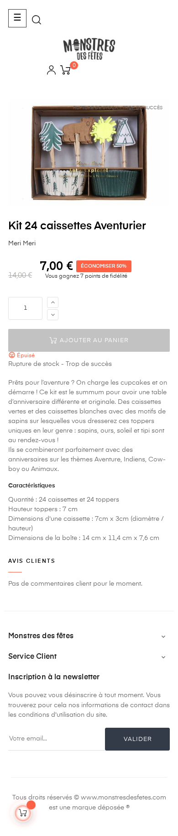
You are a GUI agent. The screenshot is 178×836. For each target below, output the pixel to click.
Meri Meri (22, 243)
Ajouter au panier (93, 341)
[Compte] (51, 71)
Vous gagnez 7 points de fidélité (85, 276)
